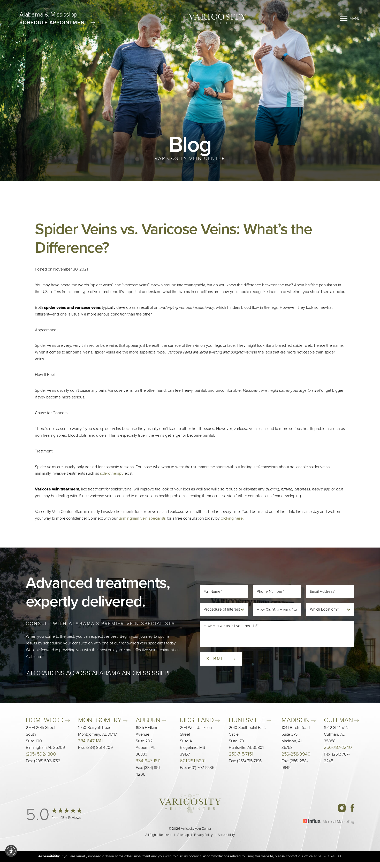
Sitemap (183, 834)
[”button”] (55, 814)
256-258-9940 (296, 754)
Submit (216, 658)
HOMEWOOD (45, 720)
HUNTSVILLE (248, 720)
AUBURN (149, 720)
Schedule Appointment (53, 22)
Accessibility (226, 834)
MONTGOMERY (100, 720)
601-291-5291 (193, 761)
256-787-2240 (338, 747)
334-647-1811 (90, 740)
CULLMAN (339, 720)
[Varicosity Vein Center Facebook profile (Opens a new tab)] (352, 808)
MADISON (296, 720)
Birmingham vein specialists (142, 518)
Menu (355, 18)
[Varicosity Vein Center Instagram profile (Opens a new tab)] (343, 808)
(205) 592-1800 (41, 754)
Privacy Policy (203, 834)
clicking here (232, 518)
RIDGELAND (197, 720)
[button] (11, 851)
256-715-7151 (241, 754)
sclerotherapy (112, 473)
